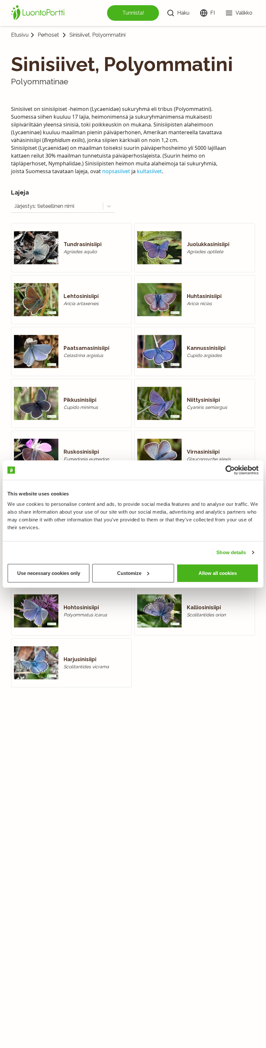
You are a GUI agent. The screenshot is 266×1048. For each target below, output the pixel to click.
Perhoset (48, 35)
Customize (129, 573)
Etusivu (20, 35)
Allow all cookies (218, 573)
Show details (231, 552)
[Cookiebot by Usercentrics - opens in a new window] (230, 470)
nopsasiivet (116, 171)
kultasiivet (149, 171)
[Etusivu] (39, 13)
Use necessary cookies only (48, 573)
